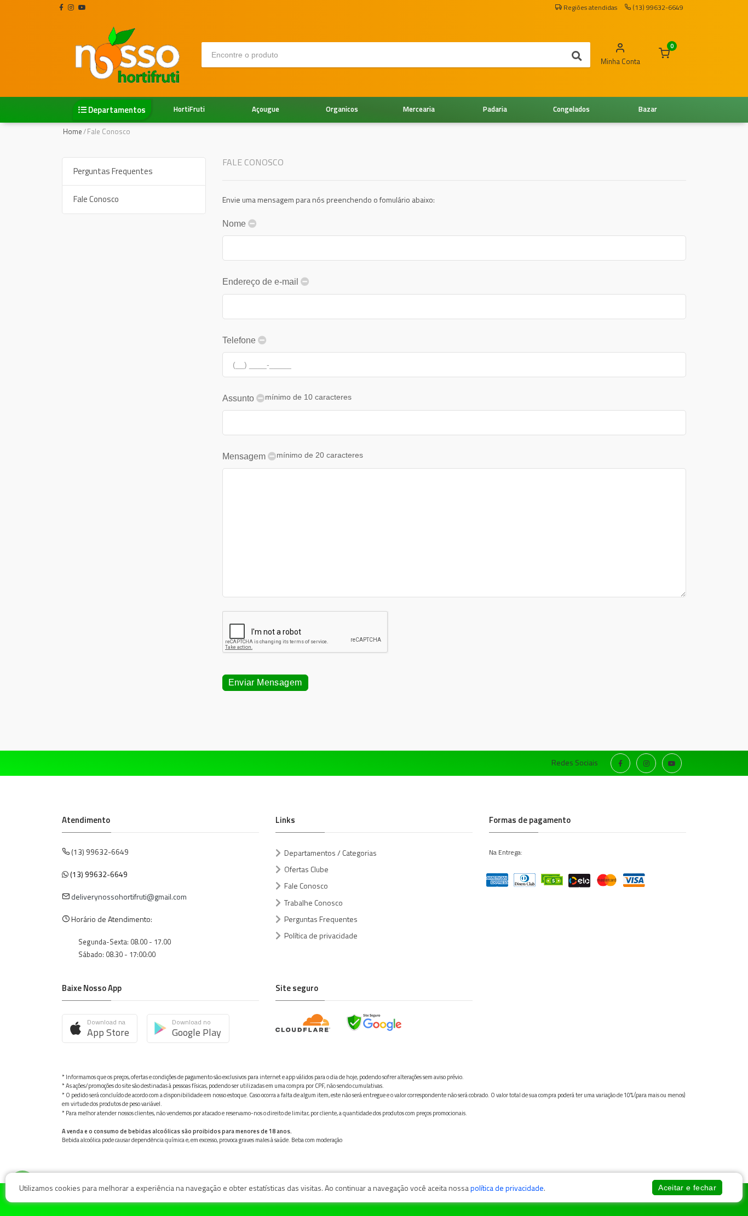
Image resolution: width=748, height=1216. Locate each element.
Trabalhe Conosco (313, 902)
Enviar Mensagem (265, 682)
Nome (235, 223)
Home (72, 131)
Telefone (240, 340)
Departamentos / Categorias (330, 852)
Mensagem (292, 456)
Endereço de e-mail (261, 281)
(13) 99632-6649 (99, 874)
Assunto (287, 398)
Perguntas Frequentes (113, 171)
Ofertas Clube (306, 869)
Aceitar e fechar (687, 1187)
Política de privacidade (321, 935)
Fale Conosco (96, 199)
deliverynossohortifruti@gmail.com (129, 896)
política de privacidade (507, 1188)
